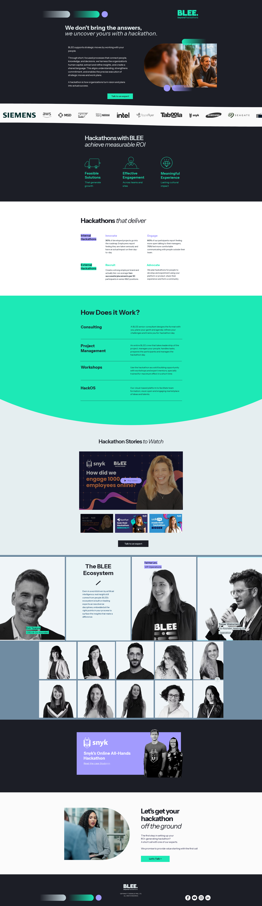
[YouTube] (194, 897)
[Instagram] (201, 897)
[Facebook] (187, 897)
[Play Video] (97, 523)
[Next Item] (217, 679)
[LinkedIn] (208, 897)
